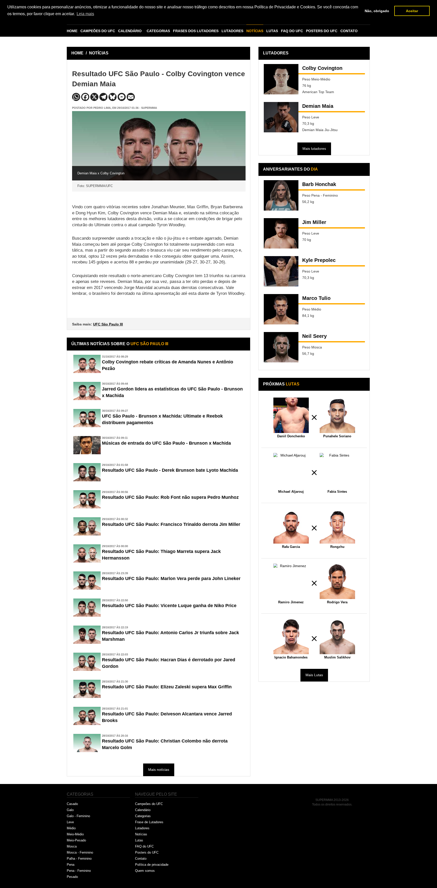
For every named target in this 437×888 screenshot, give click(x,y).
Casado (72, 804)
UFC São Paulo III (108, 324)
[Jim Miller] (281, 233)
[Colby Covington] (281, 79)
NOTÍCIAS (254, 31)
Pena (70, 864)
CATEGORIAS (158, 31)
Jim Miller (314, 222)
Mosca (72, 846)
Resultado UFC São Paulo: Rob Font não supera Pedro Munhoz (170, 497)
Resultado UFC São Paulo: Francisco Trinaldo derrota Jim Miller (171, 524)
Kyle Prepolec (319, 260)
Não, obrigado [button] (377, 11)
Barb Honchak (319, 184)
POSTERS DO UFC (321, 31)
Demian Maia (317, 106)
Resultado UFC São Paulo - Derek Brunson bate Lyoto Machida (170, 470)
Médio (71, 828)
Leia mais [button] (85, 14)
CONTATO (349, 31)
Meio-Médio (75, 834)
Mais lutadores (314, 149)
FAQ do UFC (144, 846)
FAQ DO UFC (292, 31)
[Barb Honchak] (281, 195)
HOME (72, 31)
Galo (70, 810)
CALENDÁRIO (130, 31)
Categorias (143, 816)
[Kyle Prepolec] (281, 271)
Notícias (141, 834)
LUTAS (272, 31)
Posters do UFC (147, 852)
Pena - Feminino (79, 871)
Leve (70, 822)
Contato (140, 858)
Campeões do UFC (149, 804)
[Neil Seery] (281, 347)
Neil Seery (314, 336)
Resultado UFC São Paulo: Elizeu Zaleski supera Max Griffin (167, 686)
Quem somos (145, 871)
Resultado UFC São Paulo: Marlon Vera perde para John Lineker (171, 578)
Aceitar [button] (412, 11)
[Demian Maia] (281, 117)
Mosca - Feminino (80, 852)
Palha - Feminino (79, 858)
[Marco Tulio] (281, 309)
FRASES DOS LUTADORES (196, 31)
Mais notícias (158, 770)
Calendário (142, 810)
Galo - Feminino (78, 816)
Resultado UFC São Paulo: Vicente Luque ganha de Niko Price (169, 605)
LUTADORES (232, 31)
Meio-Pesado (76, 840)
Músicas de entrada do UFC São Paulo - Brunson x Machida (166, 443)
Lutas (139, 840)
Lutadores (142, 828)
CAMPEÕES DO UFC (97, 31)
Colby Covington (322, 68)
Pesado (72, 877)
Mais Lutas (314, 675)
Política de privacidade (151, 864)
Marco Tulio (316, 298)
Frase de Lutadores (149, 822)
